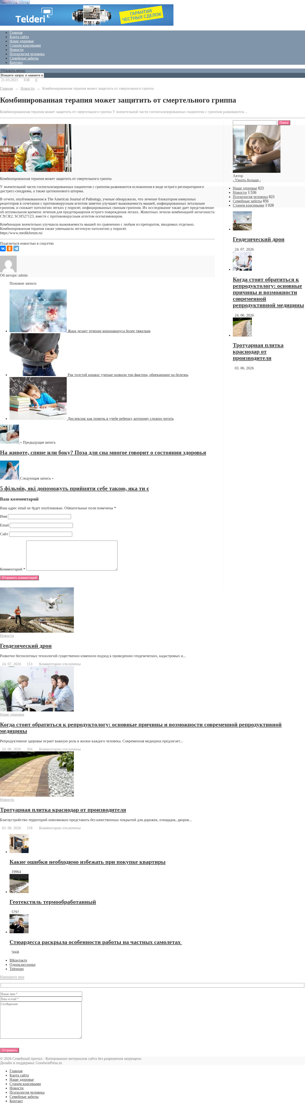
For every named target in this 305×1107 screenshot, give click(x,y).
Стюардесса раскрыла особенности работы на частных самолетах (96, 942)
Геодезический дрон (259, 239)
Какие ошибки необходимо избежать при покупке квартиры (88, 862)
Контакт (16, 62)
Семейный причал (15, 2)
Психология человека (27, 54)
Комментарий (12, 569)
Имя (3, 516)
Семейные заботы (24, 58)
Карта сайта (19, 37)
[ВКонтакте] (3, 248)
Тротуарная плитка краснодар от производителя (258, 351)
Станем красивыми (25, 45)
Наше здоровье (22, 41)
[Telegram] (16, 248)
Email (4, 525)
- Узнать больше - (247, 180)
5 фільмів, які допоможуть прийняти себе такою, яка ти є (74, 488)
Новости (17, 50)
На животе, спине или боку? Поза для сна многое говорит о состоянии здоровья (103, 452)
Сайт (4, 534)
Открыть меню (12, 71)
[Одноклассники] (9, 248)
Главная (16, 32)
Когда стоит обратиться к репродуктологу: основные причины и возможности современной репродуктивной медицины (268, 292)
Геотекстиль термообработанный (53, 902)
